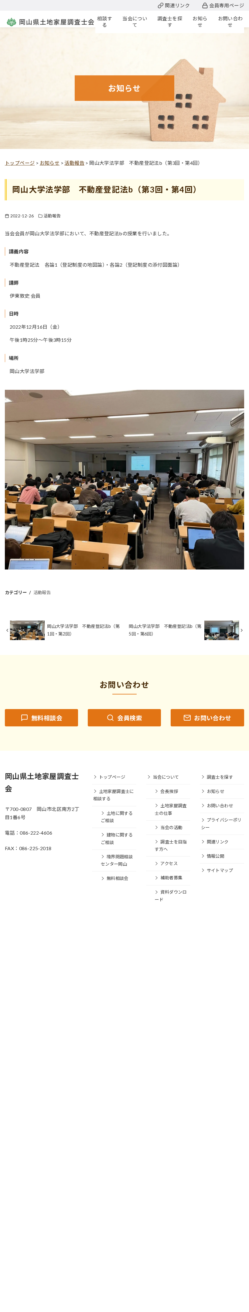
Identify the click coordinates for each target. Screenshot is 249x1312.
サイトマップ (220, 870)
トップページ (112, 777)
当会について (166, 777)
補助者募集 (171, 877)
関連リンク (177, 5)
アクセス (169, 863)
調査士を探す (220, 777)
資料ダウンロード (170, 895)
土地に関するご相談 (117, 817)
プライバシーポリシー (221, 823)
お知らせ (215, 791)
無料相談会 (117, 878)
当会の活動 (171, 827)
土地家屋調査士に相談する (113, 795)
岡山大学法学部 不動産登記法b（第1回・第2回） (83, 630)
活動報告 (52, 215)
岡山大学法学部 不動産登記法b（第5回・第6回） (165, 630)
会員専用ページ (226, 5)
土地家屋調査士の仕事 (170, 809)
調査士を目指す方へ (170, 845)
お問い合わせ (220, 805)
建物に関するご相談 (117, 838)
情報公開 (215, 856)
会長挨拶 (169, 791)
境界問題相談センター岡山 (117, 860)
